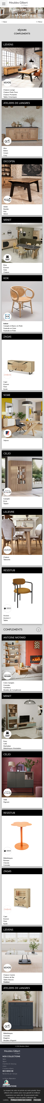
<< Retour (39, 22)
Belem (5, 151)
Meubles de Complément (12, 690)
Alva (5, 148)
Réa (4, 211)
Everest (6, 267)
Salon (4, 1059)
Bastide (6, 209)
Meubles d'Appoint (9, 1040)
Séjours (6, 440)
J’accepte (37, 1100)
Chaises (6, 272)
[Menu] (3, 3)
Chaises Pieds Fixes (10, 92)
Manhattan (7, 746)
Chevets (6, 863)
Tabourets (6, 559)
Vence (5, 214)
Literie (4, 1066)
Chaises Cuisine (9, 975)
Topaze (5, 503)
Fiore (5, 387)
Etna (5, 265)
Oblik (5, 800)
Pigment (6, 802)
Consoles (6, 685)
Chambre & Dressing (9, 1064)
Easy (5, 741)
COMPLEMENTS (22, 33)
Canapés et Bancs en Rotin (13, 326)
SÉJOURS (22, 30)
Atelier (5, 207)
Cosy (5, 155)
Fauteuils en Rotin (9, 331)
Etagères (6, 1038)
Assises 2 (6, 618)
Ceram (5, 153)
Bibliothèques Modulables (12, 748)
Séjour (5, 22)
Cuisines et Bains (8, 1068)
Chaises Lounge (9, 90)
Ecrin (5, 501)
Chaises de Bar (8, 977)
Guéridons (7, 687)
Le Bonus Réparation (9, 1078)
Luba (5, 743)
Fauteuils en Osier (9, 328)
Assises (6, 616)
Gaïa (5, 270)
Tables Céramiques (10, 97)
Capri (5, 382)
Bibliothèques (8, 858)
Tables (5, 620)
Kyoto (5, 389)
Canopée (6, 499)
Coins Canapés (8, 683)
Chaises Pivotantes (10, 95)
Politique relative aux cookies (21, 1100)
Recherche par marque (10, 1074)
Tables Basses (8, 980)
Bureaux (6, 860)
